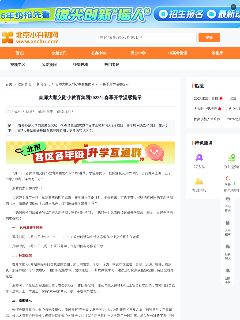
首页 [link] (9, 84)
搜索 (209, 37)
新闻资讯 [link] (43, 84)
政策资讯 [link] (24, 84)
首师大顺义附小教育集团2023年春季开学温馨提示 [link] (92, 84)
